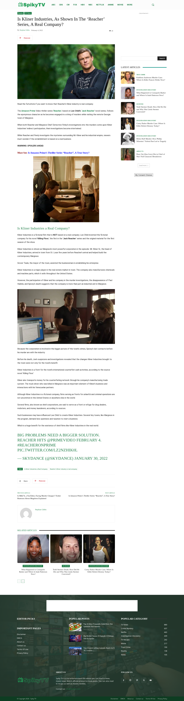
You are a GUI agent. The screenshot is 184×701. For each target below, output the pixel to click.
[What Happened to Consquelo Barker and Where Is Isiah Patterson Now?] (33, 548)
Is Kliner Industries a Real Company (35, 469)
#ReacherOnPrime (36, 445)
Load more (143, 165)
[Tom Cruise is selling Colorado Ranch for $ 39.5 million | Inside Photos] (75, 651)
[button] (152, 4)
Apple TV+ (140, 151)
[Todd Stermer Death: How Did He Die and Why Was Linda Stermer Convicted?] (66, 548)
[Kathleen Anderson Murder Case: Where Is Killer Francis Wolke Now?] (128, 77)
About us (20, 642)
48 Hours (66, 566)
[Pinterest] (137, 680)
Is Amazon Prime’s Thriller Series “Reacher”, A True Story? (58, 152)
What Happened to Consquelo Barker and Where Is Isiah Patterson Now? (33, 572)
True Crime (140, 74)
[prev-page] (19, 581)
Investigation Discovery (32, 566)
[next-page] (23, 581)
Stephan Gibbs (25, 30)
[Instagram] (130, 680)
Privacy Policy (22, 653)
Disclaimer (21, 634)
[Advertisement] (143, 30)
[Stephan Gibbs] (26, 514)
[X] (143, 680)
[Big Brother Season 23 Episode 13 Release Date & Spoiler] (75, 638)
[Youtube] (150, 680)
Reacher (20, 13)
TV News (28, 13)
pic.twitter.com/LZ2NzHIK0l (47, 450)
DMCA (19, 638)
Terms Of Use (22, 649)
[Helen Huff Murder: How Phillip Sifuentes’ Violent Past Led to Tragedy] (128, 139)
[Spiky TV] (31, 5)
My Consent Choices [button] (143, 175)
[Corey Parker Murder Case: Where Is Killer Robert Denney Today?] (99, 548)
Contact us (21, 645)
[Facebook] (123, 680)
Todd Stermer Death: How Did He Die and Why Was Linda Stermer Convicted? (66, 572)
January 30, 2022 (91, 458)
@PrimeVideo (61, 440)
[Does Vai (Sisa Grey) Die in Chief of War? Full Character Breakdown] (128, 154)
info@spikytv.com (73, 689)
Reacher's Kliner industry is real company (63, 469)
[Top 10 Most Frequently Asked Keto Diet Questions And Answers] (75, 627)
